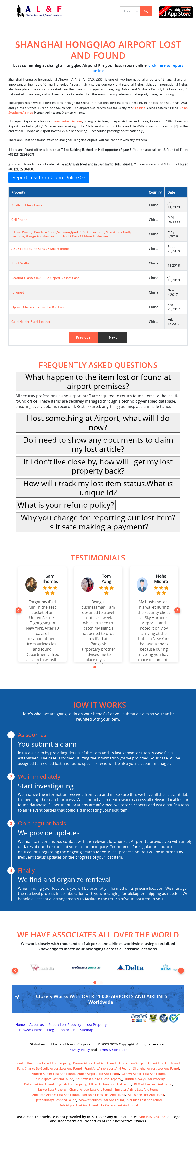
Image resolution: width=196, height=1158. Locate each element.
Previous (83, 337)
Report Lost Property (64, 1025)
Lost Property (96, 1025)
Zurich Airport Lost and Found (98, 1074)
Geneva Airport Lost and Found (143, 1074)
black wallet (20, 263)
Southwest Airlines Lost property (98, 1079)
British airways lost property (145, 1079)
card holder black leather (31, 322)
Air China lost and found (144, 1100)
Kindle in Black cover (27, 205)
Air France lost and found (146, 1095)
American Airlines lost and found (55, 1095)
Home (20, 1025)
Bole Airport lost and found (78, 1105)
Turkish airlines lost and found (103, 1095)
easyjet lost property (52, 1090)
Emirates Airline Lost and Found (136, 1090)
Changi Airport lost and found (90, 1090)
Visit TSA (159, 1117)
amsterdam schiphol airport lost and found (149, 1063)
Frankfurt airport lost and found (107, 1068)
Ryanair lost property (71, 1084)
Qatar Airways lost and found (55, 1100)
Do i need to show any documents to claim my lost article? (98, 444)
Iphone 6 (17, 293)
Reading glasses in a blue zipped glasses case (45, 278)
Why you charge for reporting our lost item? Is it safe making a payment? (98, 522)
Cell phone (19, 220)
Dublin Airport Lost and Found (52, 1079)
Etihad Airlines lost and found (110, 1084)
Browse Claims (31, 1030)
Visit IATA (145, 1117)
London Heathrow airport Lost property (43, 1063)
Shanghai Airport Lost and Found (156, 1068)
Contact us (67, 1030)
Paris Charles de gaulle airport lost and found (49, 1068)
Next (113, 337)
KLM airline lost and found (153, 1084)
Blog (50, 1030)
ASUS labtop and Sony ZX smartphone (40, 249)
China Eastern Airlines (66, 121)
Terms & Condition (113, 1050)
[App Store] (169, 12)
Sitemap (86, 1030)
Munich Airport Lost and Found (53, 1074)
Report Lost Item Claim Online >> (48, 177)
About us (36, 1025)
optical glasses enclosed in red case (38, 307)
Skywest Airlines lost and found (101, 1100)
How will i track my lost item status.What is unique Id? (98, 487)
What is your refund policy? (65, 505)
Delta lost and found (39, 1084)
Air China (138, 108)
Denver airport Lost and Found (94, 1063)
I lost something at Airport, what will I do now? (98, 422)
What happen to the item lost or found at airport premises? (98, 381)
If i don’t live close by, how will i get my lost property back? (98, 466)
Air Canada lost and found (119, 1105)
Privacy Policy (79, 1050)
